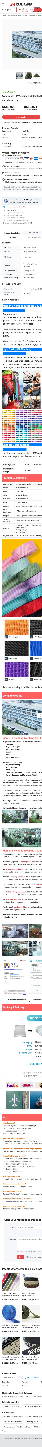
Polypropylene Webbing (11, 1406)
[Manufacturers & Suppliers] (21, 4)
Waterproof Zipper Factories (13, 1417)
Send (20, 1257)
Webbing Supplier (32, 1422)
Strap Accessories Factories (13, 1422)
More (4, 1431)
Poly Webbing (8, 1427)
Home (4, 15)
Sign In (5, 223)
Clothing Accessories (29, 15)
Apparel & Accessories (14, 15)
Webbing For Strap (23, 1427)
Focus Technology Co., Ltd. (27, 1438)
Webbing (25, 1382)
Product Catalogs (32, 1377)
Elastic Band (6, 1382)
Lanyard (5, 1386)
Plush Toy (25, 1386)
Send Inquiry (21, 117)
